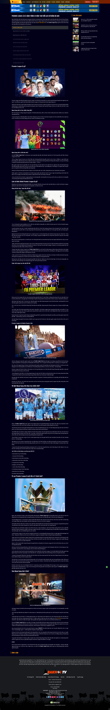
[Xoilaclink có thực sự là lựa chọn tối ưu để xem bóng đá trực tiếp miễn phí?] (76, 25)
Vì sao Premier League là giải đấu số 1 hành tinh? (22, 58)
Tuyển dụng (67, 2)
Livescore (48, 2)
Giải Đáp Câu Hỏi (70, 677)
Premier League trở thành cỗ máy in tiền (21, 50)
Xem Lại (23, 2)
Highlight (28, 2)
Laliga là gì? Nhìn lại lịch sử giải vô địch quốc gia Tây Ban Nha (89, 49)
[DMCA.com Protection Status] (55, 702)
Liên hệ (62, 677)
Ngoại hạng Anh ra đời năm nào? (20, 35)
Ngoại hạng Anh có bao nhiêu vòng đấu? (21, 31)
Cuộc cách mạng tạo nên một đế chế (20, 46)
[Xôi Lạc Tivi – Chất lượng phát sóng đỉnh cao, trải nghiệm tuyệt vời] (76, 20)
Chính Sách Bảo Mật (41, 677)
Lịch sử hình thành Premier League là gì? (21, 39)
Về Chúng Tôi (30, 677)
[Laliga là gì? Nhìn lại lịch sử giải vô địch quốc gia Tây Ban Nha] (76, 49)
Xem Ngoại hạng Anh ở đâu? (18, 62)
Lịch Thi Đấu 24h (35, 2)
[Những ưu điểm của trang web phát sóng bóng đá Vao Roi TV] (76, 31)
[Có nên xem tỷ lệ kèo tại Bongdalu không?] (76, 43)
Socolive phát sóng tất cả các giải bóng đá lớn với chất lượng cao (89, 37)
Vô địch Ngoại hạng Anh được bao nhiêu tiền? (22, 54)
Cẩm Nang (58, 2)
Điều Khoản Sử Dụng (53, 677)
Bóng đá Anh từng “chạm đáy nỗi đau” (20, 42)
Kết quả (43, 2)
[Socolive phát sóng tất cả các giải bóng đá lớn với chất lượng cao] (76, 37)
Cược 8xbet (95, 2)
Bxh (40, 2)
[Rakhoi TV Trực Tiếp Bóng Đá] (16, 2)
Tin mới (62, 2)
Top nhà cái (88, 2)
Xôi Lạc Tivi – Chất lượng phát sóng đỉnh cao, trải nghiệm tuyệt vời (89, 20)
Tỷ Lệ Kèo (53, 2)
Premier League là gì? (17, 27)
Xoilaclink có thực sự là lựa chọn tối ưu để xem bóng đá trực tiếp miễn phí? (89, 25)
